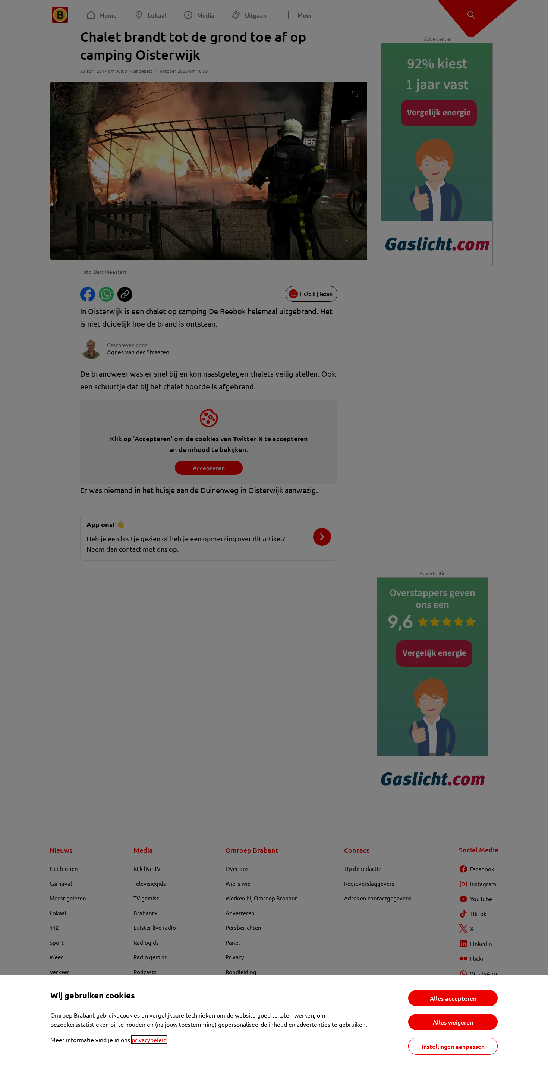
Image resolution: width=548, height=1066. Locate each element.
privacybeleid (149, 1039)
